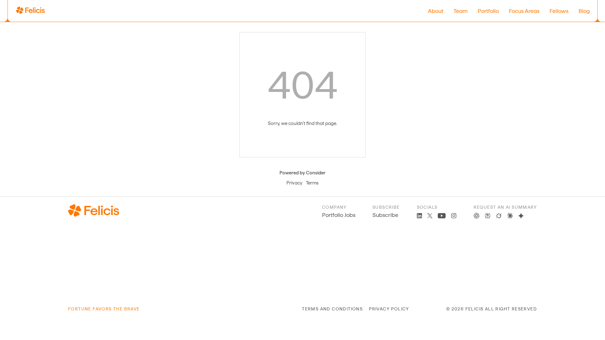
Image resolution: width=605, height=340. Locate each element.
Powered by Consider (302, 173)
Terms (312, 183)
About (435, 11)
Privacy (294, 183)
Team (460, 11)
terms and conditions (332, 308)
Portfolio (488, 11)
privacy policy (389, 308)
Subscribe (385, 215)
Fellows (559, 11)
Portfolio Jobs (338, 215)
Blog (584, 11)
